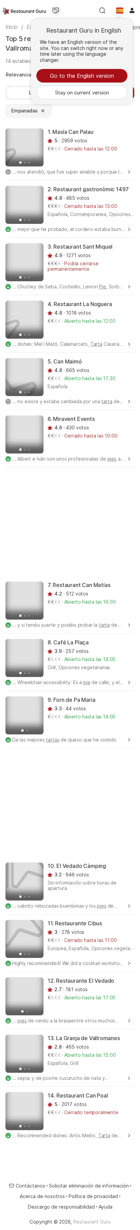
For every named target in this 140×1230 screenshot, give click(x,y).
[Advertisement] (70, 523)
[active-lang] (119, 10)
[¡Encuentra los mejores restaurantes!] (24, 10)
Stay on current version (82, 92)
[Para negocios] (56, 10)
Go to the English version (82, 75)
